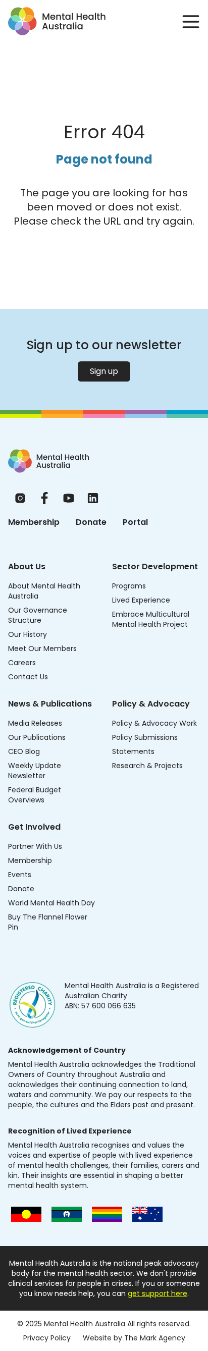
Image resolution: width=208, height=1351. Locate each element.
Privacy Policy (47, 1338)
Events (19, 875)
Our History (27, 634)
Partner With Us (35, 846)
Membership (34, 522)
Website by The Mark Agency (134, 1338)
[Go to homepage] (57, 21)
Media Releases (35, 723)
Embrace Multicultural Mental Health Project (150, 619)
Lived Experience (141, 600)
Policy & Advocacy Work (154, 723)
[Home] (48, 461)
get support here (157, 1293)
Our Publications (37, 737)
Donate (91, 522)
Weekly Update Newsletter (34, 771)
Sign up (104, 371)
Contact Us (28, 677)
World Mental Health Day (51, 903)
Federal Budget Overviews (34, 795)
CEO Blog (24, 751)
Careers (22, 663)
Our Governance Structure (37, 615)
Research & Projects (147, 766)
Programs (129, 586)
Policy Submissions (145, 737)
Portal (135, 522)
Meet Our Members (42, 648)
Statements (133, 751)
